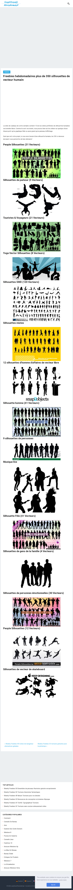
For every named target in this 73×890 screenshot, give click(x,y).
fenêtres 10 (8, 843)
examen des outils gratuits (13, 829)
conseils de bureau (10, 822)
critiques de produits (11, 857)
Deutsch (20, 881)
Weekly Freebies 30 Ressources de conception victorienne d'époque (27, 799)
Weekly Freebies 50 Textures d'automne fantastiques (22, 792)
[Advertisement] (36, 21)
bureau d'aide (8, 854)
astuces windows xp (11, 846)
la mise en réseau (10, 850)
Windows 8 (7, 832)
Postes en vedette (10, 836)
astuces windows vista (12, 868)
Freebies (6, 72)
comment (7, 818)
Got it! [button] (53, 885)
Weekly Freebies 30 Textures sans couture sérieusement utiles (25, 806)
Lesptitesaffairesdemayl (17, 886)
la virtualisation (9, 864)
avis (5, 825)
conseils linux (8, 839)
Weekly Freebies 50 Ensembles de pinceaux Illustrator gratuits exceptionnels (30, 788)
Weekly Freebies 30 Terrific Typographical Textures (21, 803)
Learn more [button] (63, 880)
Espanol (29, 881)
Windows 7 (7, 861)
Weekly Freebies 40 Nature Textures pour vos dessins (22, 796)
